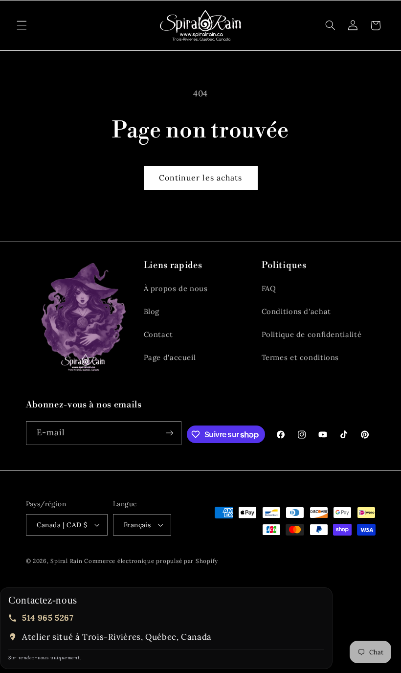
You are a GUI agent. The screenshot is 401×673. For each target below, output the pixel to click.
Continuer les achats (200, 177)
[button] (21, 25)
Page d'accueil (170, 357)
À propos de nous (176, 288)
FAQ (269, 288)
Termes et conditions (300, 357)
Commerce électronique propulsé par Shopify (151, 560)
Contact (158, 334)
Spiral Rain (66, 560)
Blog (152, 311)
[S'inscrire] (169, 433)
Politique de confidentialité (312, 334)
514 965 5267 (48, 617)
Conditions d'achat (296, 311)
